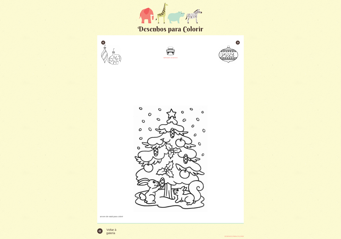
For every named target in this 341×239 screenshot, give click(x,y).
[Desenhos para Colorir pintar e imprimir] (170, 13)
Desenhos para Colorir (170, 29)
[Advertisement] (145, 84)
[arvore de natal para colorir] (170, 211)
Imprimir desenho (170, 58)
